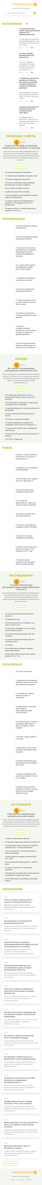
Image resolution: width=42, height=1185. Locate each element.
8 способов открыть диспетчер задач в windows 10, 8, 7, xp (20, 655)
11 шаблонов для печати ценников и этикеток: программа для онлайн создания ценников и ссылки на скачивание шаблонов (29, 83)
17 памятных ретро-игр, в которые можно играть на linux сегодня (26, 302)
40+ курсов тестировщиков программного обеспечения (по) (21, 369)
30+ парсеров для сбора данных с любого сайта (21, 863)
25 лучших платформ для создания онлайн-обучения (26, 526)
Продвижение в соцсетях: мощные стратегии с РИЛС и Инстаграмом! (18, 1102)
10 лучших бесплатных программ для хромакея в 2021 (19, 640)
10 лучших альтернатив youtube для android (25, 290)
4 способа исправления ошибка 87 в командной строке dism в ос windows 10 (20, 424)
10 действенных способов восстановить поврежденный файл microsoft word (26, 710)
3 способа (9, 645)
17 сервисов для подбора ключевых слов (21, 176)
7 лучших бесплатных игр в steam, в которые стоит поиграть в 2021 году (26, 549)
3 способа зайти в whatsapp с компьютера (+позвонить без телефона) (21, 403)
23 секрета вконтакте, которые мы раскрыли (18, 868)
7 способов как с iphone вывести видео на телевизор (25, 695)
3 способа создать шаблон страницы (26, 738)
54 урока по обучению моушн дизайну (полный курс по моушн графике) (20, 184)
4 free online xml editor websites (17, 188)
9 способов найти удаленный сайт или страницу (20, 635)
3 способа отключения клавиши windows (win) (25, 491)
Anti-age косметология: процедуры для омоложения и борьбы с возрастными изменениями (20, 1014)
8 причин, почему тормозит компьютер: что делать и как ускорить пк (26, 457)
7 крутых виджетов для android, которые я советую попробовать (21, 196)
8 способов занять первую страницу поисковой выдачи (19, 649)
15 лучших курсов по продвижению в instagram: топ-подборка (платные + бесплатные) (19, 203)
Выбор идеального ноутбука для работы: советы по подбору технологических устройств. (21, 1124)
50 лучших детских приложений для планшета (19, 615)
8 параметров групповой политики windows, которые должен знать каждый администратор (27, 790)
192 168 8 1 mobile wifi (14, 439)
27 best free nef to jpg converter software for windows (22, 435)
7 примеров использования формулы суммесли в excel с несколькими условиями (27, 682)
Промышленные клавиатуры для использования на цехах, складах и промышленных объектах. (18, 967)
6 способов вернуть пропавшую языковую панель (21, 880)
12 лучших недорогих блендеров (18, 172)
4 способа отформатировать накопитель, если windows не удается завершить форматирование (26, 330)
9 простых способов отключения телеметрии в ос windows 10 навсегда (21, 147)
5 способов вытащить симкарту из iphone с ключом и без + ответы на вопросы (21, 846)
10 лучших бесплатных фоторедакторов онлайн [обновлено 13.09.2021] (21, 587)
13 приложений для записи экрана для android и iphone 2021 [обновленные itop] (29, 31)
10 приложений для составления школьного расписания (22, 409)
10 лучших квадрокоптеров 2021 (18, 179)
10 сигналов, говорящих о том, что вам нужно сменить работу (20, 629)
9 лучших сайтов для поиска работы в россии (19, 415)
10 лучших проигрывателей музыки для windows (27, 238)
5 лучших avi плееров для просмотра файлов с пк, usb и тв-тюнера (26, 776)
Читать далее (21, 166)
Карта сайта (20, 1179)
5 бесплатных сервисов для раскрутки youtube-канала (21, 815)
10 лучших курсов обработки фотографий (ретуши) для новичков (25, 562)
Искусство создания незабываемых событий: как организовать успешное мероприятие (19, 991)
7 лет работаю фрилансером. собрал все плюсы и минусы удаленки (26, 503)
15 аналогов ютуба (12, 619)
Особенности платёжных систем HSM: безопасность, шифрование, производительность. (19, 1080)
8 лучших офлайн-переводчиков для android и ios (26, 55)
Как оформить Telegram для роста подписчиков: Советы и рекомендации (19, 1058)
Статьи (6, 897)
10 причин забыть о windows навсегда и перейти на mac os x (20, 209)
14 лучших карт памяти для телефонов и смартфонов (21, 429)
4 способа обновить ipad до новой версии (26, 227)
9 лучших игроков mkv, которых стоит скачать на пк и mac (20, 624)
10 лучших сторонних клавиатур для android (24, 537)
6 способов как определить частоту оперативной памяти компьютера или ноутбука (20, 397)
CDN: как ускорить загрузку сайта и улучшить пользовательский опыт (18, 901)
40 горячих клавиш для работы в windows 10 (22, 842)
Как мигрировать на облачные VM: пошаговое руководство (18, 922)
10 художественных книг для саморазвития (25, 515)
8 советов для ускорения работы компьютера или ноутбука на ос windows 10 (26, 345)
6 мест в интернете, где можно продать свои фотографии (20, 852)
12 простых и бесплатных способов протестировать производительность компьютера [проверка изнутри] (26, 252)
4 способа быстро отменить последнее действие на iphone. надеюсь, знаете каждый (27, 725)
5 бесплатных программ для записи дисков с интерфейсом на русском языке (22, 874)
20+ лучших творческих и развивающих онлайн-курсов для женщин (26, 267)
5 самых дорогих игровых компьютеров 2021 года (20, 857)
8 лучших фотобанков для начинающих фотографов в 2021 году (26, 763)
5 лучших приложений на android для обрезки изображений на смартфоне (29, 110)
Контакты (28, 1179)
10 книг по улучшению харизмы (17, 838)
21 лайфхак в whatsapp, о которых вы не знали (26, 279)
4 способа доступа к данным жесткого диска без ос (27, 480)
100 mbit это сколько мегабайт (17, 419)
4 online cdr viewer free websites (17, 192)
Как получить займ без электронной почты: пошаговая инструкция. (19, 1037)
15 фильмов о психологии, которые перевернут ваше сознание (26, 750)
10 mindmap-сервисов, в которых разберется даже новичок (26, 315)
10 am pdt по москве (24, 671)
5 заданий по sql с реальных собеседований (27, 469)
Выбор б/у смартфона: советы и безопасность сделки (17, 1147)
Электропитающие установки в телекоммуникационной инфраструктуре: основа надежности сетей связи (21, 944)
